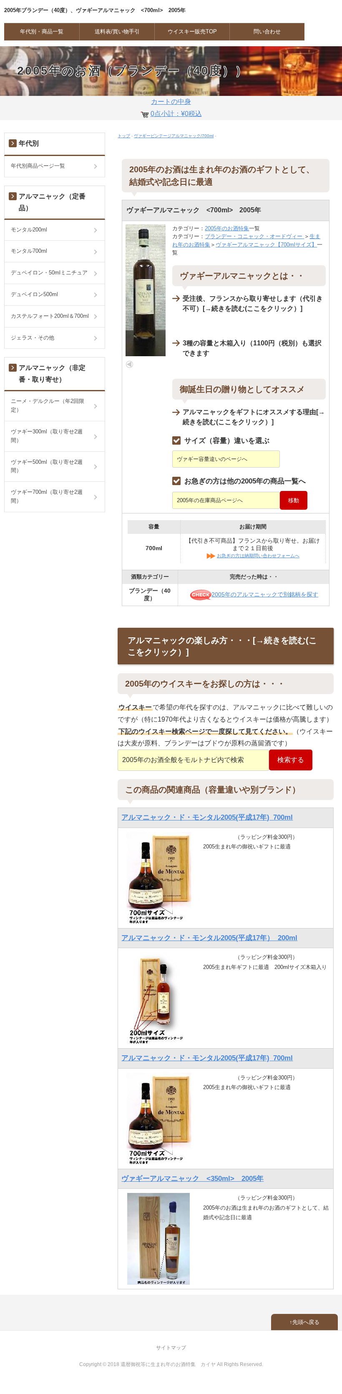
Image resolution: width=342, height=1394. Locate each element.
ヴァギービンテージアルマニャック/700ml (174, 135)
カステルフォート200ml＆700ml (50, 316)
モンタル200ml (29, 229)
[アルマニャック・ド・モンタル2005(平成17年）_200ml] (159, 998)
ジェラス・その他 (32, 338)
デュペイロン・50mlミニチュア (49, 272)
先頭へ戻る (305, 1322)
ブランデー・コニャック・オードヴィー (254, 236)
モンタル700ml (29, 251)
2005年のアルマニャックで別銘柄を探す (264, 594)
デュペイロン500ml (34, 294)
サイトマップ (171, 1348)
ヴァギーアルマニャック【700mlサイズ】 (266, 245)
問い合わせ (267, 31)
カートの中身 (176, 107)
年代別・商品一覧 (41, 31)
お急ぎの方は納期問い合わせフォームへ (258, 555)
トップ (124, 135)
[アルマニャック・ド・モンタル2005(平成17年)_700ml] (158, 877)
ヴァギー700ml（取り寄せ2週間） (47, 496)
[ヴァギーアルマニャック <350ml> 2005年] (158, 1238)
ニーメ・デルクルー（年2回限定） (47, 405)
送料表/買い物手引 (117, 31)
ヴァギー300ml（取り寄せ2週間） (47, 435)
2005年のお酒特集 (227, 228)
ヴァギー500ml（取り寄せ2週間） (47, 466)
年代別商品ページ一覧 (38, 166)
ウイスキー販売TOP (192, 31)
